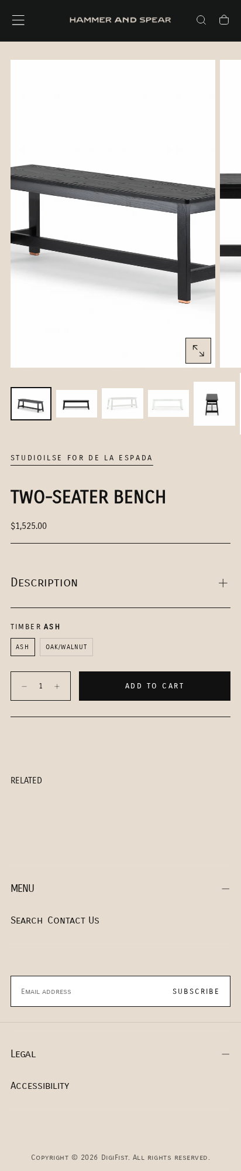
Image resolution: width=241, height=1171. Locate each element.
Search (27, 920)
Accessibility (40, 1086)
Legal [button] (23, 1054)
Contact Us (73, 920)
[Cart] (224, 21)
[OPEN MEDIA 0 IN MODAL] (198, 350)
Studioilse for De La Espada (82, 458)
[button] (18, 20)
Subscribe (196, 991)
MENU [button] (23, 889)
